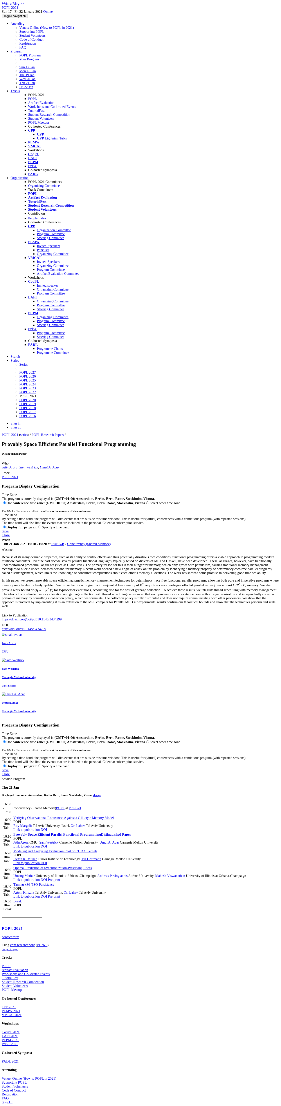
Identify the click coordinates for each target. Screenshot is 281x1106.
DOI (5, 625)
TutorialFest (36, 110)
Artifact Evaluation (41, 103)
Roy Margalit (22, 826)
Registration (27, 43)
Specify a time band (55, 527)
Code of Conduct (31, 39)
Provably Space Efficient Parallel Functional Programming (72, 834)
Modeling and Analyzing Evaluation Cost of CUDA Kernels (55, 851)
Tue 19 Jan (26, 75)
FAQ (22, 47)
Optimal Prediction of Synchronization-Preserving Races (52, 868)
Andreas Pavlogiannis (112, 876)
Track (6, 473)
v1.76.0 (42, 945)
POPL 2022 (27, 392)
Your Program (29, 59)
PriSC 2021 (10, 1044)
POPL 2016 (27, 416)
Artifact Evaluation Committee (58, 273)
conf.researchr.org (22, 945)
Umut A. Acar (49, 467)
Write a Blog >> (13, 3)
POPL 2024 (27, 384)
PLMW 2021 (11, 1011)
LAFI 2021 (10, 1036)
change (97, 795)
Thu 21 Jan (27, 83)
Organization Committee (54, 230)
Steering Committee (50, 238)
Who (5, 463)
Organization (20, 178)
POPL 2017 (27, 412)
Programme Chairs (50, 349)
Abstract (7, 549)
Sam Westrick (28, 467)
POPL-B (57, 544)
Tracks (15, 91)
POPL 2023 (27, 388)
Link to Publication (15, 615)
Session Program (13, 779)
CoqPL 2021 (11, 1032)
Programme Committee (53, 352)
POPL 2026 (27, 376)
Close (6, 535)
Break (17, 901)
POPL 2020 (27, 400)
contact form (10, 937)
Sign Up (7, 1102)
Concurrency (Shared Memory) (89, 544)
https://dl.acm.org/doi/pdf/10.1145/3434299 (32, 619)
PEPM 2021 (10, 1040)
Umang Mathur (24, 876)
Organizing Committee (44, 186)
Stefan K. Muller (25, 859)
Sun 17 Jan (27, 67)
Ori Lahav (78, 826)
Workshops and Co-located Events (52, 106)
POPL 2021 (10, 435)
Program (16, 51)
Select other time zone (165, 503)
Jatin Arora (10, 467)
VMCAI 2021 (12, 1015)
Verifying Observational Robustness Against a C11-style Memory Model (63, 818)
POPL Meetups (38, 122)
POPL (32, 99)
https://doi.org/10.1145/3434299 (24, 629)
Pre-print (53, 880)
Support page (10, 949)
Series (23, 364)
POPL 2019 (27, 404)
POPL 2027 (27, 372)
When (6, 540)
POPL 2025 (27, 380)
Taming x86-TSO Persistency (33, 884)
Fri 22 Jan (26, 87)
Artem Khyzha (23, 892)
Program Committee (51, 234)
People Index (37, 218)
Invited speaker (47, 285)
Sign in (15, 423)
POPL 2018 (27, 408)
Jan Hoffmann (91, 859)
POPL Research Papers (48, 435)
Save (5, 531)
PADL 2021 (10, 1061)
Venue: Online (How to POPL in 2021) (46, 27)
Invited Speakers (48, 246)
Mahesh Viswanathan (170, 876)
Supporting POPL (31, 31)
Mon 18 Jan (27, 71)
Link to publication (26, 829)
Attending (17, 23)
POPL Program (30, 55)
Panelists (43, 250)
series (24, 435)
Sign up (16, 427)
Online (48, 11)
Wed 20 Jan (27, 79)
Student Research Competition (49, 114)
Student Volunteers (32, 35)
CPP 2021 (9, 1007)
